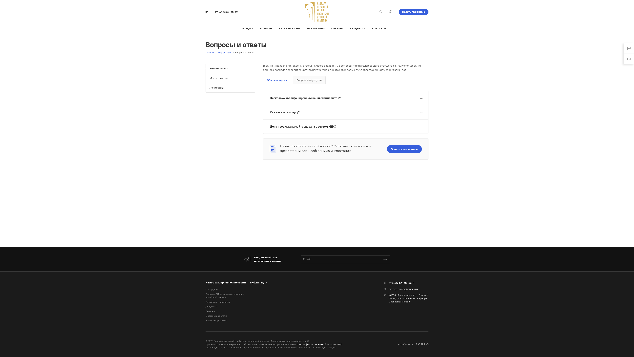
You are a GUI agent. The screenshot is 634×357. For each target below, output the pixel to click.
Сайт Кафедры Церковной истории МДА (319, 344)
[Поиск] (380, 12)
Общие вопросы (277, 80)
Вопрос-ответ (219, 68)
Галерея (210, 311)
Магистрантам (219, 78)
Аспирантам (217, 87)
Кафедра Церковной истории (226, 282)
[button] (345, 98)
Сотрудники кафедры (218, 302)
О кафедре (212, 289)
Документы (212, 306)
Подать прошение (413, 11)
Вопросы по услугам (309, 80)
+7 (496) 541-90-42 (226, 12)
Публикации (258, 282)
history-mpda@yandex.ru (403, 289)
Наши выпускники (216, 320)
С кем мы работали (216, 316)
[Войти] (390, 12)
